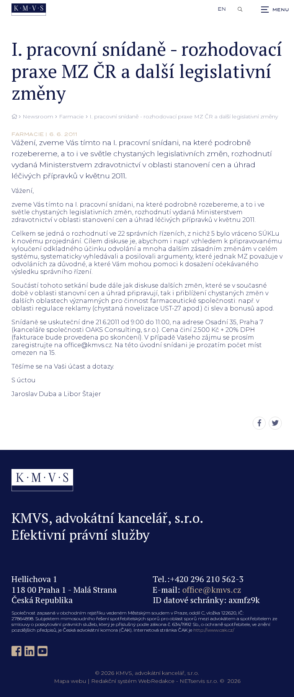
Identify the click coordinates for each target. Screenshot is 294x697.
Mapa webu (70, 681)
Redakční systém (114, 681)
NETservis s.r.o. (199, 681)
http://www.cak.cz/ (213, 630)
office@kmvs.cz (211, 589)
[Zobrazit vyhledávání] (240, 10)
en (222, 9)
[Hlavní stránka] (14, 116)
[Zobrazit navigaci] (275, 9)
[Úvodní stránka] (28, 9)
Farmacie (71, 116)
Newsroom (38, 116)
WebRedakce (156, 681)
